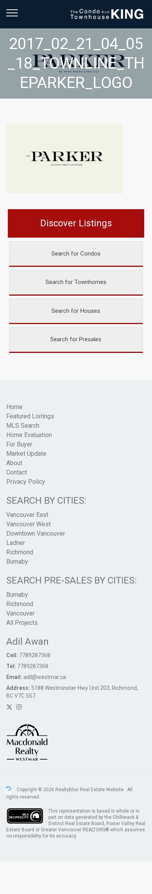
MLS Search (22, 425)
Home (14, 407)
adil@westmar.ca (44, 677)
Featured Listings (30, 416)
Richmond (19, 552)
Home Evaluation (29, 435)
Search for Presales (75, 339)
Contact (16, 472)
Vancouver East (27, 514)
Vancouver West (28, 524)
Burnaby (17, 561)
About (14, 463)
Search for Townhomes (76, 282)
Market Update (26, 453)
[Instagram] (19, 707)
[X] (9, 707)
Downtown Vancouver (35, 533)
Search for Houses (75, 310)
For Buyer (19, 444)
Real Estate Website (102, 790)
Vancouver (20, 613)
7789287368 (34, 655)
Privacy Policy (25, 481)
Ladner (15, 543)
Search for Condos (76, 253)
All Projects (22, 622)
